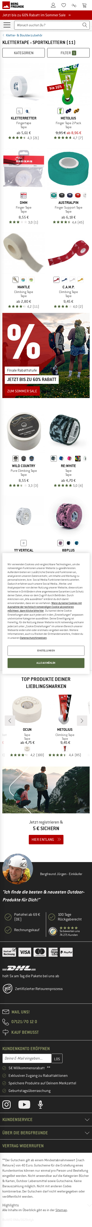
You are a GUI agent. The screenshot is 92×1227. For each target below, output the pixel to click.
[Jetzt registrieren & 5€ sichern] (46, 808)
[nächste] (82, 720)
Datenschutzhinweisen (33, 638)
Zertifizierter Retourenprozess (39, 988)
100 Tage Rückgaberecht (70, 917)
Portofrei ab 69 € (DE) (27, 917)
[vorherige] (10, 720)
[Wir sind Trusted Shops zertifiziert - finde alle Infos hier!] (53, 931)
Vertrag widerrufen (23, 1145)
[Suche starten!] (85, 25)
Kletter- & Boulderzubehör (24, 35)
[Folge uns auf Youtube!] (27, 1105)
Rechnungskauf (26, 930)
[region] (46, 613)
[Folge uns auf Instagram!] (10, 1105)
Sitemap (61, 1210)
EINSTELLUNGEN (46, 650)
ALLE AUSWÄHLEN (46, 663)
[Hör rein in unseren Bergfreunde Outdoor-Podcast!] (44, 1105)
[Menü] (7, 24)
